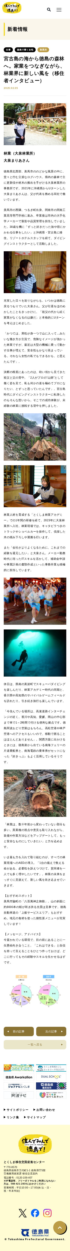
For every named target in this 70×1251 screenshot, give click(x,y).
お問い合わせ (45, 1109)
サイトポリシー (17, 1109)
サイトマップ (36, 1117)
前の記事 (19, 1031)
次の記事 (51, 1031)
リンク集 (12, 1117)
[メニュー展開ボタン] (59, 9)
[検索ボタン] (48, 9)
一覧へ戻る (35, 1044)
